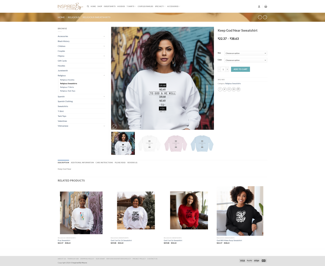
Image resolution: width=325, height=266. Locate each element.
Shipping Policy (87, 259)
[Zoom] (114, 126)
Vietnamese (63, 126)
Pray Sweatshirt (64, 240)
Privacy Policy (139, 259)
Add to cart (241, 69)
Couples (61, 51)
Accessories (172, 6)
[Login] (259, 6)
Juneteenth (63, 70)
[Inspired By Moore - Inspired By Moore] (70, 6)
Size (219, 53)
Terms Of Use (73, 259)
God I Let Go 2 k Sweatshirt (121, 240)
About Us (62, 259)
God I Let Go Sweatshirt (173, 240)
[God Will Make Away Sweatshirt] (242, 210)
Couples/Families (145, 6)
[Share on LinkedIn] (238, 89)
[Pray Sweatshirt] (83, 210)
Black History (63, 41)
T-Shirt (61, 111)
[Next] (208, 78)
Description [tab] (63, 163)
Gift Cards (62, 60)
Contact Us (152, 259)
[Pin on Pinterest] (234, 89)
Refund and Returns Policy (119, 259)
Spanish (61, 96)
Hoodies (121, 6)
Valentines (62, 121)
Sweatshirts (110, 6)
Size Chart (100, 259)
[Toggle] (104, 36)
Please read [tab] (120, 163)
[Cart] (265, 6)
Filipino (61, 56)
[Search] (88, 6)
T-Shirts (130, 6)
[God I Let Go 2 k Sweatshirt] (136, 210)
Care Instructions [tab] (104, 163)
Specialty (159, 6)
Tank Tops (62, 116)
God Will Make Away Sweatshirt (229, 240)
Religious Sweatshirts (96, 17)
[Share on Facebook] (220, 89)
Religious (74, 17)
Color (220, 60)
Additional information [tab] (82, 163)
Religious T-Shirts (67, 87)
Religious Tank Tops (67, 91)
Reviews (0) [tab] (132, 163)
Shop (100, 6)
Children (61, 46)
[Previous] (116, 78)
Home (93, 6)
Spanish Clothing (65, 101)
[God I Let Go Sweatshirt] (189, 210)
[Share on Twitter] (225, 89)
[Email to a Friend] (229, 89)
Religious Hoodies (67, 80)
